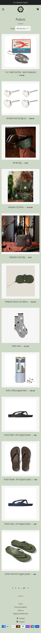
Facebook (22, 618)
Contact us (21, 610)
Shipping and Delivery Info (20, 613)
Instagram (22, 621)
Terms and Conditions (20, 607)
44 (24, 588)
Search (21, 604)
